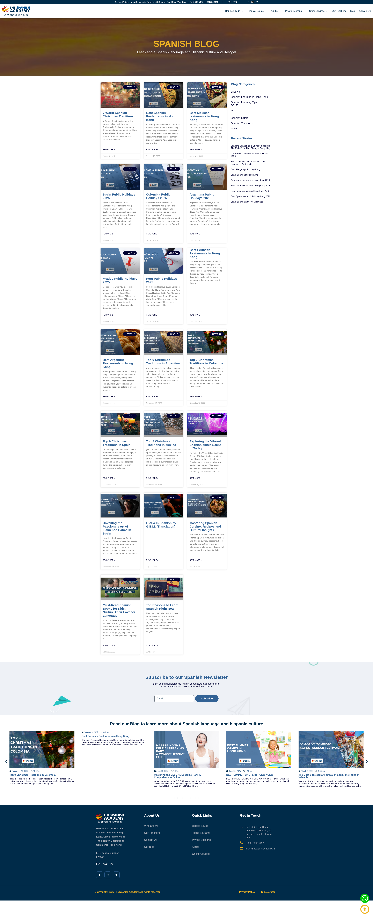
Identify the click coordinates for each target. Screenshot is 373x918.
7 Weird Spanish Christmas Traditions (118, 114)
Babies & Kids (232, 11)
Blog (352, 11)
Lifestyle (236, 91)
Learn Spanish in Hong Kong (244, 175)
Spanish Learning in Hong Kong (249, 97)
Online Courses (201, 853)
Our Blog (149, 846)
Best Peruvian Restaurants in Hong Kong (205, 253)
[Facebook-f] (248, 2)
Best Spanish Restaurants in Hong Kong (161, 116)
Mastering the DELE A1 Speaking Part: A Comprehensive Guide (105, 776)
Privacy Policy (247, 892)
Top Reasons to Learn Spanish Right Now (162, 606)
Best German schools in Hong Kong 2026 (250, 185)
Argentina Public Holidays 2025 (202, 196)
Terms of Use (268, 892)
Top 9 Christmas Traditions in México (161, 443)
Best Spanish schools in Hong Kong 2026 (250, 196)
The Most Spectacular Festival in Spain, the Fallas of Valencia (256, 776)
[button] (6, 761)
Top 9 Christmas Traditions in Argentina (163, 361)
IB (232, 110)
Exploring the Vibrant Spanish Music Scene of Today (205, 445)
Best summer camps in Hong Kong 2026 (250, 180)
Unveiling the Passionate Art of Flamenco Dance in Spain (117, 528)
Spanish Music (239, 117)
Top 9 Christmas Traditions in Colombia (206, 361)
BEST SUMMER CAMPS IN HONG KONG (177, 775)
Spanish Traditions (242, 123)
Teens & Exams (255, 11)
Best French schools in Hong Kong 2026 (250, 191)
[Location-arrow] (257, 2)
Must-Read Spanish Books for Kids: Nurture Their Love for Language (119, 610)
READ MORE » (109, 150)
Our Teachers (339, 11)
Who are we (151, 825)
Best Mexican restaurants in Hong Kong (204, 116)
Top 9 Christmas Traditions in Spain (117, 443)
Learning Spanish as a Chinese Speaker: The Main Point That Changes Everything (250, 146)
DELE (234, 105)
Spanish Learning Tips (244, 102)
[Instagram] (252, 2)
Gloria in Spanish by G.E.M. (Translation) (161, 524)
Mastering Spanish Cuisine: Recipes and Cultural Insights (205, 526)
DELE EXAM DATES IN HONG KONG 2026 (249, 154)
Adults (274, 11)
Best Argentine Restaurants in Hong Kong (118, 363)
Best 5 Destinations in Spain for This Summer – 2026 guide (248, 162)
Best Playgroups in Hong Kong (245, 169)
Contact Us (365, 11)
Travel (234, 128)
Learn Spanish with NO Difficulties (247, 201)
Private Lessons (293, 11)
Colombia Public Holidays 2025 (158, 196)
